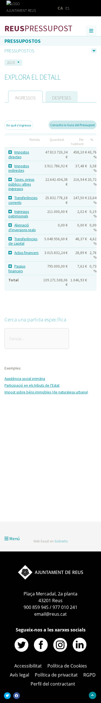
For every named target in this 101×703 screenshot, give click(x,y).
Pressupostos (22, 41)
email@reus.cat (50, 614)
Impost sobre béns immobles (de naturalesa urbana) (46, 392)
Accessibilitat (83, 500)
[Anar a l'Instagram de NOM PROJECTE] (60, 650)
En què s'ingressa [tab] (18, 125)
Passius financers (17, 268)
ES (67, 8)
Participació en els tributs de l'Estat (31, 385)
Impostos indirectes (18, 168)
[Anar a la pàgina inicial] (50, 578)
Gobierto (61, 541)
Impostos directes (18, 154)
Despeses (61, 98)
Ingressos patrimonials (18, 214)
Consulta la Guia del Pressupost (72, 125)
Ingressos (25, 98)
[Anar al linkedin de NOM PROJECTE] (79, 650)
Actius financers (26, 252)
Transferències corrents (23, 200)
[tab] (25, 96)
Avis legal (11, 500)
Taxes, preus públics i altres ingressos (21, 184)
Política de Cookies (67, 666)
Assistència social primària (24, 378)
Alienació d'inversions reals (22, 227)
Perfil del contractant (53, 684)
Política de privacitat (56, 675)
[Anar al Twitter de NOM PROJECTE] (21, 650)
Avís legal (19, 675)
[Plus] (11, 152)
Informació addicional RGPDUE (46, 500)
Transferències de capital (23, 241)
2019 (11, 62)
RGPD (89, 675)
